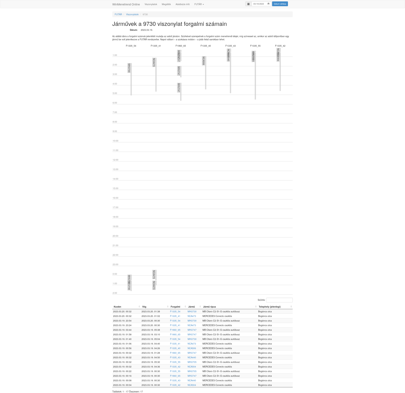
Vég (144, 306)
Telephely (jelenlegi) (270, 306)
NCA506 (192, 348)
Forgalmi (175, 306)
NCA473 (192, 316)
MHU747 (192, 329)
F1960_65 (175, 329)
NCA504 (192, 366)
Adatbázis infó (183, 4)
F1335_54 (175, 311)
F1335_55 (175, 362)
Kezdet (117, 306)
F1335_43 (175, 357)
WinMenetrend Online (126, 4)
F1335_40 (175, 348)
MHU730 (192, 311)
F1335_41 (175, 316)
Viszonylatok (151, 4)
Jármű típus (209, 306)
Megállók (166, 4)
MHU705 (192, 362)
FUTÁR (198, 4)
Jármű (191, 306)
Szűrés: (261, 299)
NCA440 (192, 357)
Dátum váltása (280, 3)
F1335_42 (175, 366)
